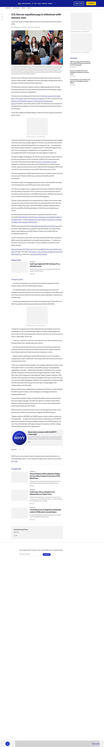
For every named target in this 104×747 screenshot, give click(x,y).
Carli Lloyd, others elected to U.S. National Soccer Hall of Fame (42, 493)
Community (8, 8)
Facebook (17, 449)
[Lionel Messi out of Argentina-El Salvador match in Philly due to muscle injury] (19, 514)
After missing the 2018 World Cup (21, 249)
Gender (23, 8)
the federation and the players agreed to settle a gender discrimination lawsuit (36, 101)
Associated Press (16, 27)
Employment (16, 8)
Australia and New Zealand (38, 254)
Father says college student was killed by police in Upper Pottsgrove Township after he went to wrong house (80, 63)
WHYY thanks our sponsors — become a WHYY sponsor (36, 136)
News (19, 3)
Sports (29, 8)
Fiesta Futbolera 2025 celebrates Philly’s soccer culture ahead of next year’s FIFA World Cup (45, 476)
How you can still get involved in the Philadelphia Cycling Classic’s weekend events (79, 72)
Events (39, 3)
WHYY (9, 3)
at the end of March (38, 98)
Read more (16, 532)
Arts (35, 3)
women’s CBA (22, 98)
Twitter (20, 449)
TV (32, 3)
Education (44, 3)
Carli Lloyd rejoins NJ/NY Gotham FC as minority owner (45, 265)
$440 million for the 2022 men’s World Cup (44, 226)
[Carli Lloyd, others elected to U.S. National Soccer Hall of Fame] (19, 496)
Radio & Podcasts (26, 3)
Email (23, 449)
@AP (16, 535)
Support (50, 3)
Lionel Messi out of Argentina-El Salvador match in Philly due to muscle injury (45, 510)
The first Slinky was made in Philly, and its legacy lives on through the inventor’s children (80, 81)
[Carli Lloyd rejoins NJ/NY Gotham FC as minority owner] (19, 269)
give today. (14, 461)
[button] (7, 744)
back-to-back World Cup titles (47, 162)
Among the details (17, 279)
